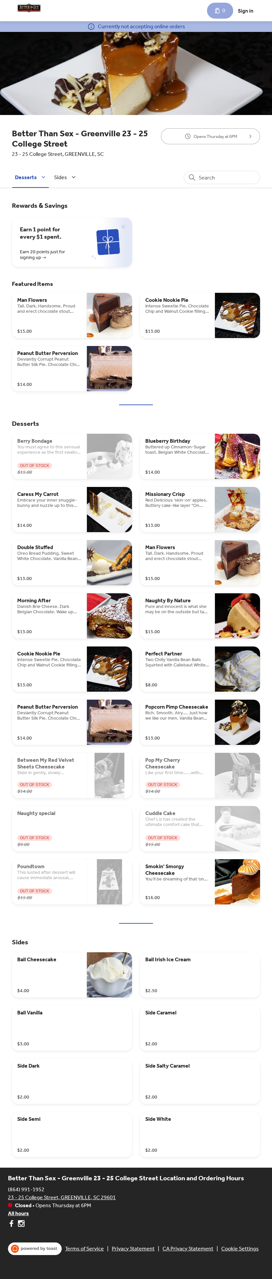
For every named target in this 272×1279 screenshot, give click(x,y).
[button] (31, 177)
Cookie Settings (240, 1248)
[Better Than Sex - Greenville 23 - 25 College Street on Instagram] (20, 1224)
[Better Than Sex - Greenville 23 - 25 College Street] (29, 8)
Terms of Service (84, 1248)
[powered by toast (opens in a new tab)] (35, 1249)
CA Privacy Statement (188, 1248)
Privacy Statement (133, 1248)
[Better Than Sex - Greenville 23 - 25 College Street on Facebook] (12, 1224)
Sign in (245, 11)
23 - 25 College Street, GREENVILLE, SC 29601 (62, 1197)
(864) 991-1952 (26, 1189)
